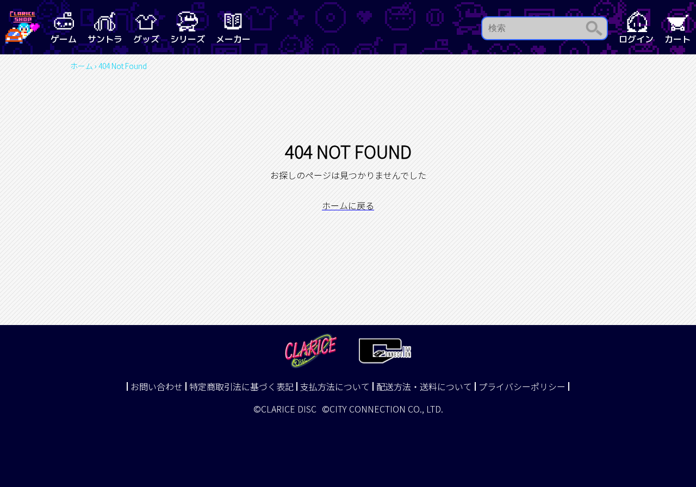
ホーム (81, 65)
